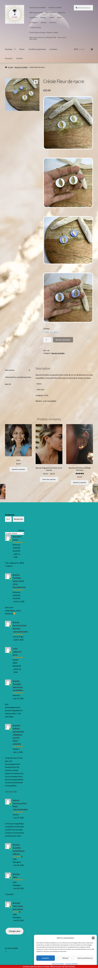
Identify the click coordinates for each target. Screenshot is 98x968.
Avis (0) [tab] (8, 384)
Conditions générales (71, 963)
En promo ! (53, 22)
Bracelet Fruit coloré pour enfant (18, 906)
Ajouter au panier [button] (18, 469)
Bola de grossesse (36, 12)
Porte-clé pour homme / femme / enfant (43, 32)
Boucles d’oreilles (55, 7)
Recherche (9, 515)
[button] (93, 938)
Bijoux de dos (50, 12)
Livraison (53, 49)
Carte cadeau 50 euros (17, 651)
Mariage (43, 17)
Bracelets (61, 12)
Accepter (45, 958)
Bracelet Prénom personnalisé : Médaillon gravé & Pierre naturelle (18, 734)
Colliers (51, 17)
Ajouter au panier (63, 340)
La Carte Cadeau (35, 27)
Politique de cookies (58, 963)
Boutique (8, 49)
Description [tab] (10, 370)
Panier (22, 49)
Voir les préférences (85, 958)
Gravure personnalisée (37, 7)
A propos (8, 58)
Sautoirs (44, 22)
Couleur (46, 328)
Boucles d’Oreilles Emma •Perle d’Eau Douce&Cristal (19, 581)
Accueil (10, 67)
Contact (19, 58)
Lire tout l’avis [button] (11, 791)
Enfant (59, 17)
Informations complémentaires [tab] (18, 377)
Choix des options (49, 479)
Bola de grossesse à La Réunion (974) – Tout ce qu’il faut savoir (47, 38)
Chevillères (33, 17)
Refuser (65, 958)
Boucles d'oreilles (21, 67)
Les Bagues (33, 22)
